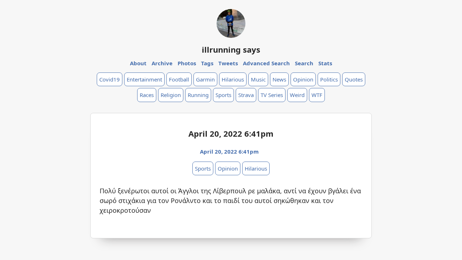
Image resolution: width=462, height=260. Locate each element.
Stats (325, 63)
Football (179, 79)
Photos (187, 63)
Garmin (205, 79)
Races (147, 94)
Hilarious (233, 79)
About (138, 63)
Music (258, 79)
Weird (297, 94)
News (279, 79)
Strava (246, 94)
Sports (223, 94)
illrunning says (231, 49)
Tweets (228, 63)
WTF (316, 94)
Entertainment (144, 79)
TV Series (272, 94)
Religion (171, 94)
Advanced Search (266, 63)
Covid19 (109, 79)
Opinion (303, 79)
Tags (207, 63)
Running (198, 94)
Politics (329, 79)
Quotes (354, 79)
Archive (162, 63)
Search (304, 63)
